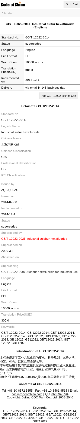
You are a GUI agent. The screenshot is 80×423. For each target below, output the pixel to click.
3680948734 (59, 394)
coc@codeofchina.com (27, 394)
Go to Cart (72, 4)
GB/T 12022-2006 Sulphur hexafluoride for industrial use (39, 271)
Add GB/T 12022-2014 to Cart (59, 95)
